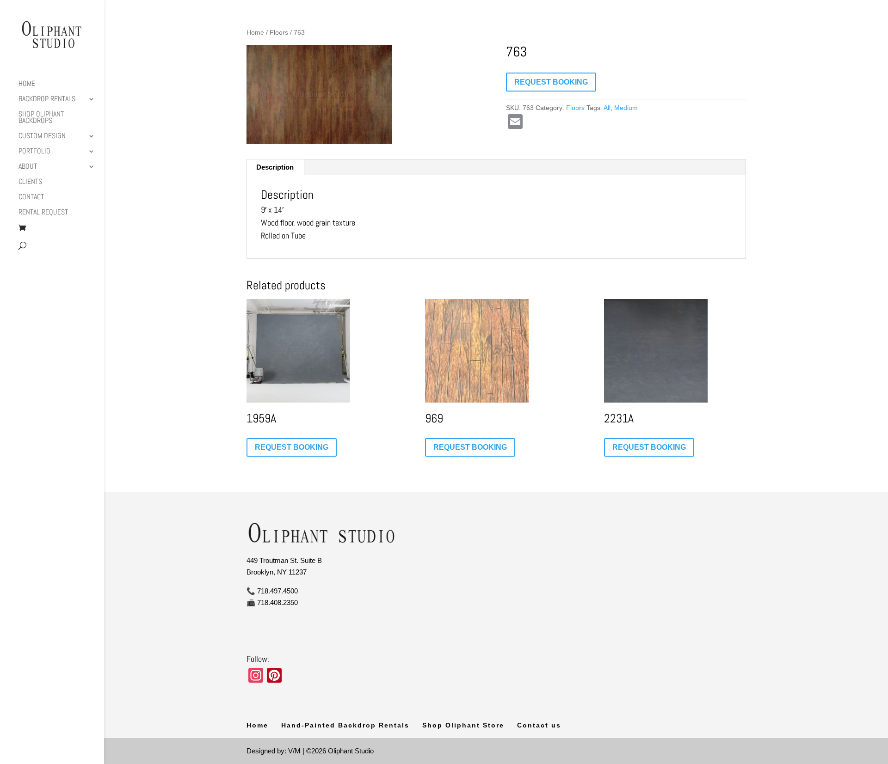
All (607, 107)
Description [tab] (275, 167)
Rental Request (43, 213)
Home (26, 84)
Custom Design (42, 137)
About (27, 167)
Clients (30, 182)
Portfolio (34, 152)
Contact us (539, 725)
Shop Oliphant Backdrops (41, 118)
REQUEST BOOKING (551, 82)
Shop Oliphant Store (463, 725)
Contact (31, 198)
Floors (279, 32)
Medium (626, 107)
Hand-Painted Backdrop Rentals (345, 725)
